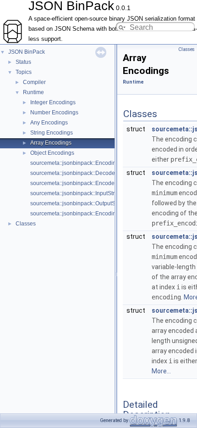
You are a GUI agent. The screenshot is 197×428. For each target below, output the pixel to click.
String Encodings (51, 133)
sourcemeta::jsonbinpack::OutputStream (80, 203)
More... (161, 371)
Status (23, 62)
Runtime (33, 92)
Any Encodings (49, 122)
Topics (24, 72)
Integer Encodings (53, 102)
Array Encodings (50, 143)
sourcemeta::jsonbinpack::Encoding (74, 213)
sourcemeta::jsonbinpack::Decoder (73, 173)
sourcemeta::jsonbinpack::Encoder (73, 183)
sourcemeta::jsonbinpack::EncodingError (80, 163)
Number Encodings (54, 112)
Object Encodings (52, 153)
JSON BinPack (26, 52)
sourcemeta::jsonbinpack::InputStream (78, 193)
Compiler (34, 82)
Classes (26, 223)
